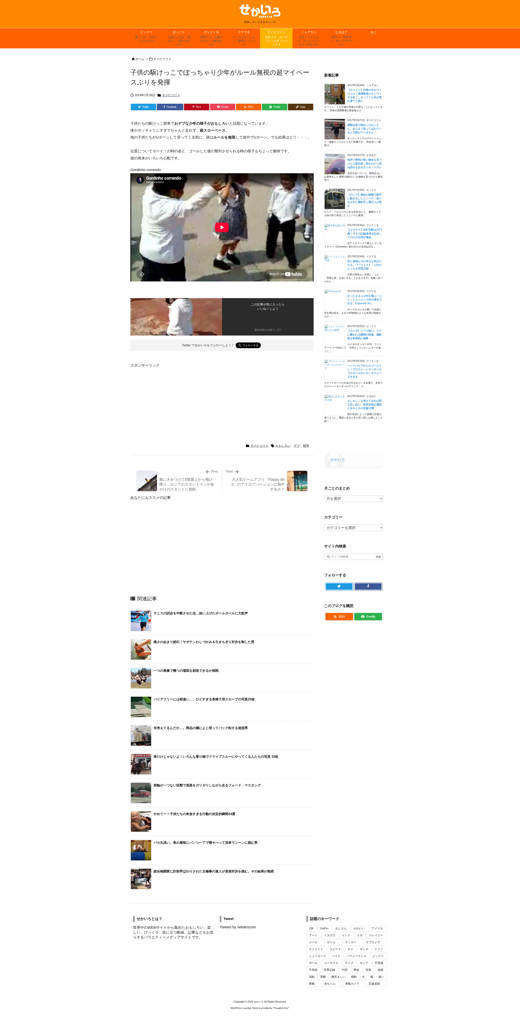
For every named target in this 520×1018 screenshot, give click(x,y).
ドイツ (379, 949)
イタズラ (329, 935)
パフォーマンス (356, 956)
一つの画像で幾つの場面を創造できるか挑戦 (186, 670)
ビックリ (378, 956)
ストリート (316, 949)
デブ (297, 445)
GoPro (324, 928)
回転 (312, 976)
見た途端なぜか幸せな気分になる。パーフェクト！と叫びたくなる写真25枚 (364, 265)
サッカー (350, 942)
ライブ (349, 963)
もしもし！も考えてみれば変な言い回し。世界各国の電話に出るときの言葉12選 (364, 404)
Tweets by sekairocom (238, 927)
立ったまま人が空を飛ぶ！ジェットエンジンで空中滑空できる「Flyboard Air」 (364, 299)
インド (346, 935)
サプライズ (373, 942)
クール (313, 942)
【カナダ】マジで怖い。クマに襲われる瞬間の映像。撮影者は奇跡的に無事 (364, 334)
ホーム (139, 59)
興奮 (312, 983)
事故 (356, 969)
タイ (350, 949)
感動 (353, 976)
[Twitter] (339, 586)
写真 (368, 969)
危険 (380, 969)
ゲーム (331, 942)
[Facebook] (368, 586)
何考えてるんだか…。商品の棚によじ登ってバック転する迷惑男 (201, 728)
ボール (313, 963)
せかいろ (337, 460)
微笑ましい (338, 976)
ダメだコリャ (162, 59)
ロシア (364, 963)
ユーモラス (331, 963)
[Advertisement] (164, 397)
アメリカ (377, 928)
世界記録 (329, 969)
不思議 (379, 963)
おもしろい (282, 445)
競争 (306, 445)
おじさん (341, 928)
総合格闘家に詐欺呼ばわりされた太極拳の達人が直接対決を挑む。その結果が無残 (214, 871)
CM (311, 928)
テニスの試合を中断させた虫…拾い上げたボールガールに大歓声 (201, 613)
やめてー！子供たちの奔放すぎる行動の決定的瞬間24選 (194, 814)
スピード (335, 949)
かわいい (359, 928)
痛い (381, 976)
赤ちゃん (330, 983)
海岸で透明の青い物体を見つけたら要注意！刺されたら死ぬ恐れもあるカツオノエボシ (364, 163)
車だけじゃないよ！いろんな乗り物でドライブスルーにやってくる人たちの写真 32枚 (216, 756)
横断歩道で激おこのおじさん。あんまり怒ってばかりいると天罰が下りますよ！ (364, 128)
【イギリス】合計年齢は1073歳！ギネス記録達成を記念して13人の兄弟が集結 (364, 233)
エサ (360, 935)
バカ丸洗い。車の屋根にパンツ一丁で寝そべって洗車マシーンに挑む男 (206, 842)
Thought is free (281, 1008)
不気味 (313, 969)
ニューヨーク (317, 956)
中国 (344, 969)
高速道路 (374, 983)
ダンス (364, 949)
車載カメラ (352, 983)
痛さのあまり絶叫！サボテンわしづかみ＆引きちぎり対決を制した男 (204, 642)
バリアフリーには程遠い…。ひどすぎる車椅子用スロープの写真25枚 (204, 699)
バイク (336, 956)
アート (313, 935)
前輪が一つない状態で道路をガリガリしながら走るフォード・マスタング (207, 785)
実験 (323, 976)
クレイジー (376, 935)
